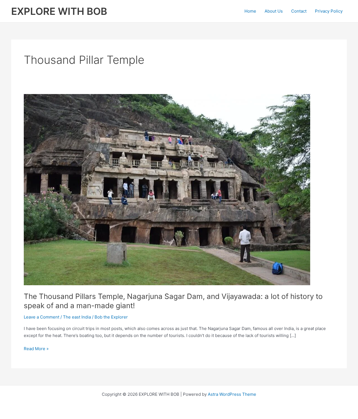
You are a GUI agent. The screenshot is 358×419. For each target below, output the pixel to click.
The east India (77, 317)
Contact (299, 11)
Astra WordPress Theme (232, 394)
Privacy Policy (329, 11)
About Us (274, 11)
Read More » (36, 349)
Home (250, 11)
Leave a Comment (41, 317)
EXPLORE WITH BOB (59, 11)
